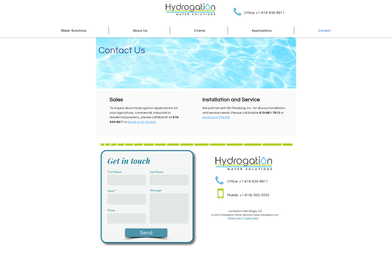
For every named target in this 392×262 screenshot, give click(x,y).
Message (155, 190)
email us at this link (142, 122)
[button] (261, 31)
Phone (111, 210)
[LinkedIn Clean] (287, 152)
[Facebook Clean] (281, 152)
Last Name (156, 172)
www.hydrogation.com (266, 215)
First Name (114, 172)
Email (111, 191)
